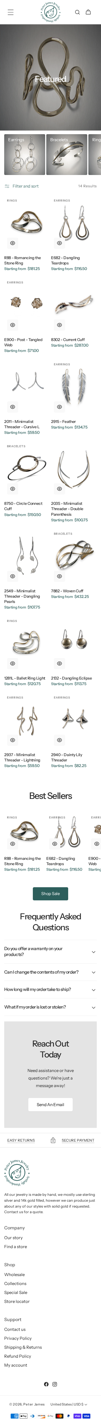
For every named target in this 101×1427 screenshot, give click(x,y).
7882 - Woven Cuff (67, 590)
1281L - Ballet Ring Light (24, 678)
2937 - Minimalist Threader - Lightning (22, 757)
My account (15, 1365)
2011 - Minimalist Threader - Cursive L (22, 424)
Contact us (15, 1329)
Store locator (17, 1301)
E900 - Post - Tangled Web (23, 342)
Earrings (16, 139)
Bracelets (59, 139)
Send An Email (50, 1104)
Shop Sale (50, 893)
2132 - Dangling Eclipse (71, 678)
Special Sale (15, 1292)
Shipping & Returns (23, 1347)
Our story (13, 1237)
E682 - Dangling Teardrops (65, 260)
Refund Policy (17, 1356)
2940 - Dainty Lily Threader (66, 757)
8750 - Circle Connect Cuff (23, 506)
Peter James (34, 1404)
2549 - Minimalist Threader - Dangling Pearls (22, 596)
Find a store (15, 1246)
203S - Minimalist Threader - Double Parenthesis (67, 509)
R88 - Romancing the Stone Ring (22, 260)
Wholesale (14, 1274)
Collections (15, 1283)
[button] (10, 12)
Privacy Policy (18, 1338)
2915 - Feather (63, 421)
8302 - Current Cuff (67, 339)
